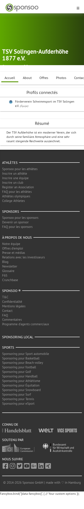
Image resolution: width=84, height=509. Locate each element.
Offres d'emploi (12, 248)
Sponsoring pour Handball (19, 376)
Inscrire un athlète (14, 173)
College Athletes (13, 201)
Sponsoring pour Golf (16, 372)
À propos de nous (17, 237)
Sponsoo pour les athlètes (19, 169)
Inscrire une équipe (15, 178)
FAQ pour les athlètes (17, 192)
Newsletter (9, 266)
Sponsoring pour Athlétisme (21, 381)
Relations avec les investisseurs (23, 257)
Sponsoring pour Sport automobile (25, 354)
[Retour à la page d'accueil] (39, 8)
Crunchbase (10, 280)
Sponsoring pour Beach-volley (22, 363)
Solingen (12, 66)
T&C (5, 297)
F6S (4, 275)
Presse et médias (13, 253)
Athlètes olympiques (16, 196)
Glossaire (8, 271)
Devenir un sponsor (15, 222)
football (34, 66)
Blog (5, 262)
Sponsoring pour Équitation (20, 385)
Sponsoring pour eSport (18, 403)
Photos (61, 78)
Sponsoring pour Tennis (18, 399)
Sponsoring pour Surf (16, 394)
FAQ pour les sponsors (17, 227)
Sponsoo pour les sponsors (20, 218)
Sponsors (10, 211)
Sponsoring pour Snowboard (21, 390)
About (27, 78)
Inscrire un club (12, 182)
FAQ (5, 315)
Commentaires (12, 319)
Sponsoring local (17, 337)
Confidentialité (12, 302)
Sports (8, 347)
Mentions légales (13, 306)
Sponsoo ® (11, 290)
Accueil (10, 78)
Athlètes (10, 162)
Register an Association (18, 187)
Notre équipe (11, 244)
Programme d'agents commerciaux (25, 324)
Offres (43, 78)
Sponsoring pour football (19, 367)
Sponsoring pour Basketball (20, 358)
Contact (7, 311)
